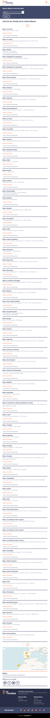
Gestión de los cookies (39, 703)
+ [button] (45, 665)
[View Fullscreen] (4, 649)
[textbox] (12, 12)
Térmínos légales (38, 700)
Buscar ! (6, 16)
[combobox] (12, 12)
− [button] (45, 667)
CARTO (46, 669)
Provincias (20, 699)
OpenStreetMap (37, 669)
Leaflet (32, 669)
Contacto (36, 699)
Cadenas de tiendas (22, 700)
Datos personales (38, 702)
